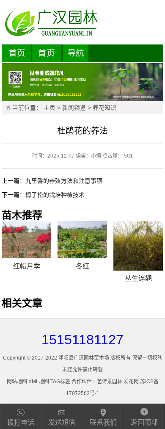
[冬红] (82, 239)
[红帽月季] (26, 239)
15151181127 (82, 339)
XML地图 (38, 382)
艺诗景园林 (109, 382)
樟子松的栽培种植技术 (55, 194)
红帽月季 (26, 266)
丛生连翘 (138, 278)
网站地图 (17, 382)
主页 (49, 108)
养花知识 (104, 108)
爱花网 (131, 382)
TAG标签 (60, 382)
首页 (16, 53)
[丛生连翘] (138, 246)
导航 (76, 53)
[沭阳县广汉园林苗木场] (82, 23)
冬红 (82, 266)
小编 (96, 156)
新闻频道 (74, 108)
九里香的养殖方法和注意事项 (63, 180)
